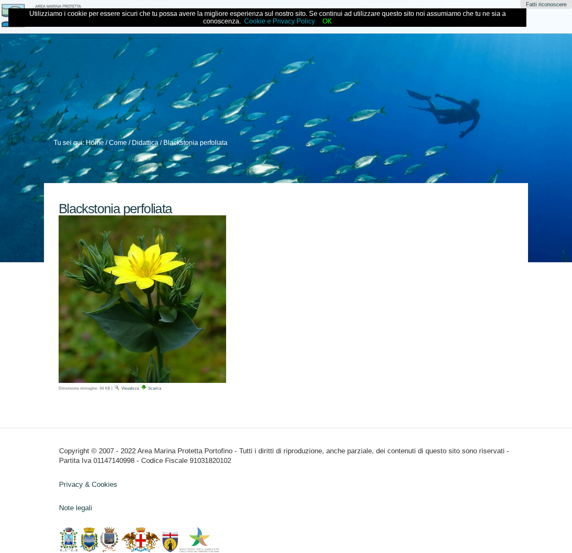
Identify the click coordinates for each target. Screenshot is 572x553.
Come (118, 142)
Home (95, 142)
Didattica (145, 142)
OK (327, 21)
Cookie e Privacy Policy (279, 21)
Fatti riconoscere (546, 4)
